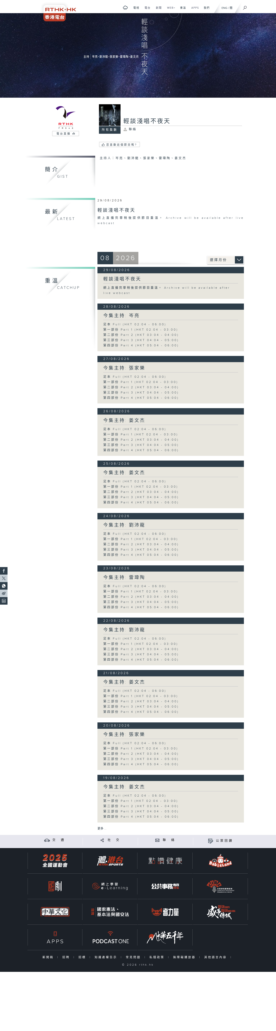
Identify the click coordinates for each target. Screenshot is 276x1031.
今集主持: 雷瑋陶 (124, 577)
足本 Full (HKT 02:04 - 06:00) (134, 324)
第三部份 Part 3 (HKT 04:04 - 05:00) (141, 340)
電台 (146, 9)
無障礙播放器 (185, 957)
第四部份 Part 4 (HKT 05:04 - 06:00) (141, 345)
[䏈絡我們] (157, 840)
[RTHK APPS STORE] (55, 937)
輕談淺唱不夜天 (122, 279)
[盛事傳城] (220, 912)
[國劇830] (55, 886)
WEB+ (169, 9)
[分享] (102, 840)
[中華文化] (55, 912)
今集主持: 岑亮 (121, 315)
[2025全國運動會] (55, 861)
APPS (194, 9)
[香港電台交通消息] (47, 840)
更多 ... (101, 828)
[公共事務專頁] (165, 886)
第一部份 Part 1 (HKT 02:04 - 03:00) (140, 330)
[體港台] (110, 861)
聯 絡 (169, 840)
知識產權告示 (107, 957)
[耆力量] (165, 912)
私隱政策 (157, 957)
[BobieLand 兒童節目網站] (220, 861)
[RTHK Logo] (57, 10)
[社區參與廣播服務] (220, 886)
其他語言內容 (216, 957)
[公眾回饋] (210, 840)
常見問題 (134, 957)
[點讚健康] (165, 861)
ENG (224, 8)
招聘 (67, 957)
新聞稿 (48, 957)
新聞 (157, 9)
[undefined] (125, 7)
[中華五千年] (165, 937)
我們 (205, 9)
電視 (134, 9)
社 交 (114, 840)
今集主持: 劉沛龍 (124, 525)
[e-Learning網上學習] (110, 886)
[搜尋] (245, 6)
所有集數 (110, 130)
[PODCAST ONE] (110, 937)
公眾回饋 (224, 841)
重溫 (181, 9)
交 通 (58, 840)
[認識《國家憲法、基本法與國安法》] (110, 912)
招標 (83, 957)
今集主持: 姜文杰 (124, 420)
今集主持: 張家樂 (124, 368)
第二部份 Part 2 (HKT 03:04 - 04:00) (141, 335)
